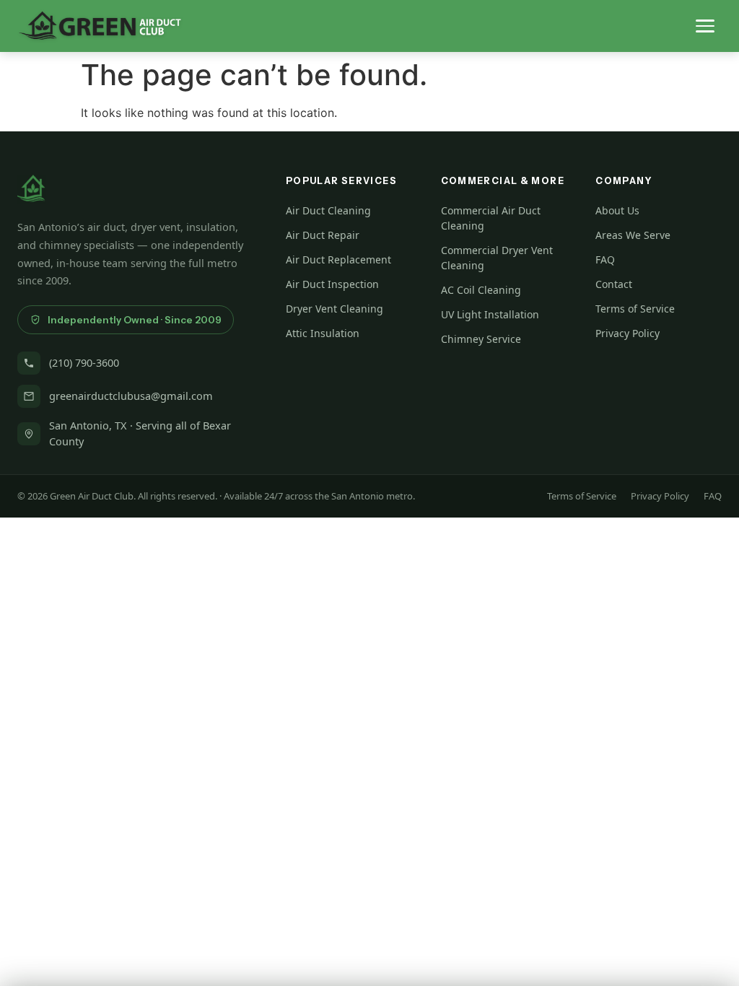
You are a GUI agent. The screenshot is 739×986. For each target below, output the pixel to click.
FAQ (605, 259)
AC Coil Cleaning (481, 290)
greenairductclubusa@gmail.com (131, 395)
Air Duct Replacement (338, 259)
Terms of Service (635, 308)
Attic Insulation (322, 333)
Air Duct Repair (322, 235)
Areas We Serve (632, 235)
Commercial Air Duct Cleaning (491, 218)
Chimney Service (481, 339)
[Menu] (705, 26)
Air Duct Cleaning (328, 210)
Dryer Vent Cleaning (334, 308)
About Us (617, 210)
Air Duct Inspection (332, 284)
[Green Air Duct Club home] (102, 26)
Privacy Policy (627, 333)
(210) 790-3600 (84, 362)
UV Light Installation (490, 314)
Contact (613, 284)
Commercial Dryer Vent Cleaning (497, 257)
